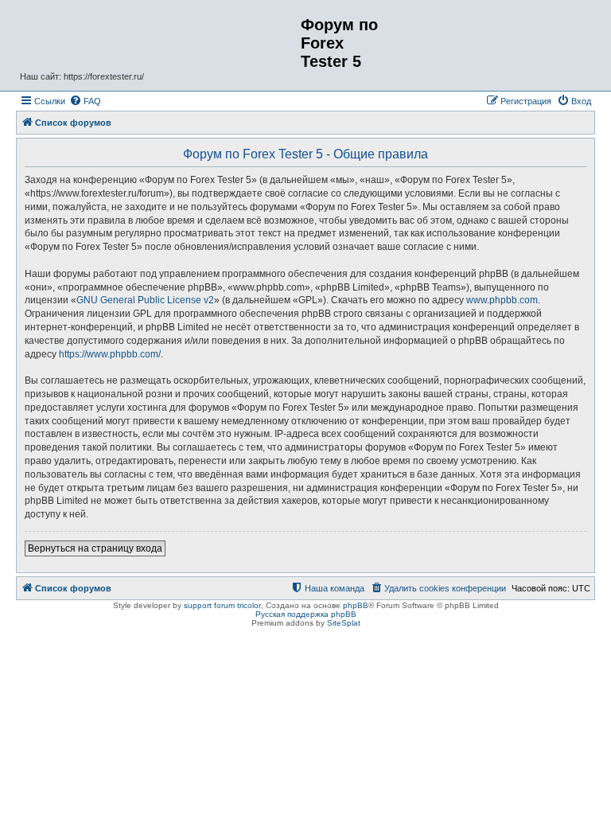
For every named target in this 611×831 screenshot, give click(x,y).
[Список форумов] (160, 34)
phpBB (355, 605)
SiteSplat (343, 622)
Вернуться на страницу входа (95, 548)
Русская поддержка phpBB (305, 614)
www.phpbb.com (502, 300)
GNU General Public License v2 (145, 300)
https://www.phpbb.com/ (110, 354)
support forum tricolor (222, 605)
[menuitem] (85, 101)
